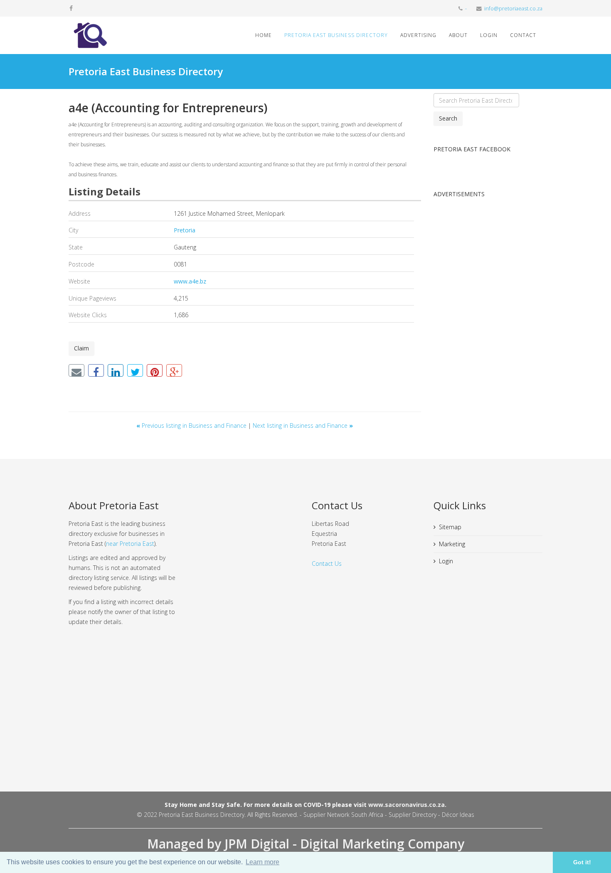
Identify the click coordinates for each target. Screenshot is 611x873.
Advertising (418, 35)
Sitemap (450, 527)
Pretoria (184, 230)
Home (263, 35)
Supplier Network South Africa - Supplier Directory (369, 815)
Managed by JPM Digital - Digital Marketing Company (305, 843)
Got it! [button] (582, 862)
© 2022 (148, 815)
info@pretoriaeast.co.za (513, 8)
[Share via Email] (76, 370)
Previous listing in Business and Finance (192, 425)
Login (489, 35)
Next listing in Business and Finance (303, 425)
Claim (81, 348)
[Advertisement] (488, 330)
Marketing (452, 544)
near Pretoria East (130, 543)
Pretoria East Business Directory (336, 35)
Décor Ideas (458, 815)
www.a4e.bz (190, 281)
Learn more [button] (262, 862)
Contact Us (327, 563)
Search (448, 118)
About (458, 35)
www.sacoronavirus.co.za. (407, 805)
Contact (523, 35)
